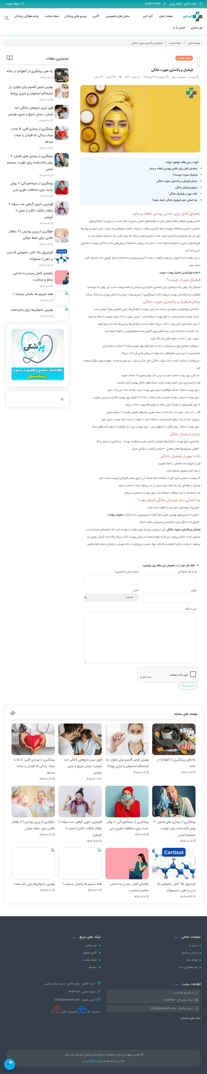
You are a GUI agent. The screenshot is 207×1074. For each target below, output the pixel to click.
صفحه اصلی (166, 16)
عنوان (194, 590)
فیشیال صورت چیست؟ (185, 175)
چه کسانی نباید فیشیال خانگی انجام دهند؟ (174, 200)
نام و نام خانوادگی (187, 572)
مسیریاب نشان (68, 1012)
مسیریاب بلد (93, 1012)
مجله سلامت (51, 16)
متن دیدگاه (191, 609)
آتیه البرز (148, 16)
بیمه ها (93, 967)
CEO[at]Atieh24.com (163, 1008)
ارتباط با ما (192, 960)
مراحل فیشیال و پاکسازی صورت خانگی (176, 181)
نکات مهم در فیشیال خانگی (183, 194)
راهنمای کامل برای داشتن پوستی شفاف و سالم (173, 168)
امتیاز (135, 590)
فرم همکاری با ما (188, 967)
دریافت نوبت (13, 4)
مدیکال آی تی (90, 1061)
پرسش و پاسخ (190, 953)
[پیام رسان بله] (9, 1064)
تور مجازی (197, 27)
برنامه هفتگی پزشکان (26, 16)
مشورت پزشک (115, 515)
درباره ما (193, 945)
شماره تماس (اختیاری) (126, 572)
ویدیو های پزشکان (75, 16)
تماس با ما (179, 27)
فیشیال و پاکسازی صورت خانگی (146, 43)
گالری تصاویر (90, 953)
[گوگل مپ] (53, 1012)
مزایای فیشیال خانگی (185, 187)
